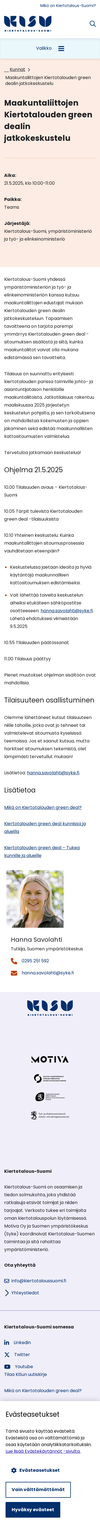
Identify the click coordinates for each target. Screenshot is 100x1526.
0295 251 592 (35, 961)
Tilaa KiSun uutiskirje (25, 1374)
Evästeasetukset (39, 1470)
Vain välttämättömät (38, 1489)
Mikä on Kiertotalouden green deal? (43, 807)
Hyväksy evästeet (33, 1509)
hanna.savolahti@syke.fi (67, 610)
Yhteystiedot (25, 1293)
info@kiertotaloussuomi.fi (38, 1281)
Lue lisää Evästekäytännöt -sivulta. (43, 1451)
